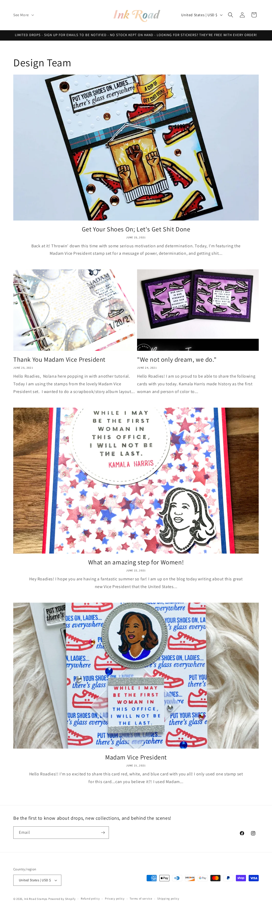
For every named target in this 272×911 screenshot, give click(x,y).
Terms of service (141, 898)
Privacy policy (115, 898)
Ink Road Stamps (36, 899)
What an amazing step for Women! (136, 562)
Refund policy (90, 898)
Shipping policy (168, 898)
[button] (23, 14)
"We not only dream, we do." (176, 359)
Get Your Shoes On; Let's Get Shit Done (136, 229)
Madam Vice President (136, 757)
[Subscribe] (103, 832)
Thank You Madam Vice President (59, 359)
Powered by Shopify (62, 899)
